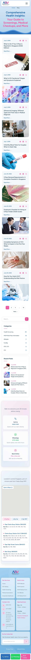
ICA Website (20, 592)
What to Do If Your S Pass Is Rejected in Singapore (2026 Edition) (13, 46)
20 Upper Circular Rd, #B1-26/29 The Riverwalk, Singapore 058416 (9, 617)
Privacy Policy (9, 649)
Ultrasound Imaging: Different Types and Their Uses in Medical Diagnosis (14, 112)
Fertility (6, 343)
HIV (5, 350)
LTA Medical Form (21, 595)
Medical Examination (7, 592)
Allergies (6, 339)
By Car (16, 519)
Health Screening (8, 332)
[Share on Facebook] (20, 40)
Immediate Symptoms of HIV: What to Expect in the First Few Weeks (14, 244)
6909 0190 (8, 605)
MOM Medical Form (22, 589)
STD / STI (6, 346)
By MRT (25, 519)
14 (23, 307)
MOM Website (20, 583)
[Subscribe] (26, 641)
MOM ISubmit (20, 586)
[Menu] (27, 3)
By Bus (7, 519)
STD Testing (5, 586)
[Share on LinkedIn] (23, 40)
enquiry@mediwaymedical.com (10, 626)
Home (13, 8)
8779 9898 (8, 608)
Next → (15, 311)
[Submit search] (26, 319)
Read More (7, 51)
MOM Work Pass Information (11, 335)
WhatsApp (16, 657)
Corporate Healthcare (7, 595)
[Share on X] (26, 40)
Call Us (6, 657)
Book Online (25, 657)
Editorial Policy (21, 649)
